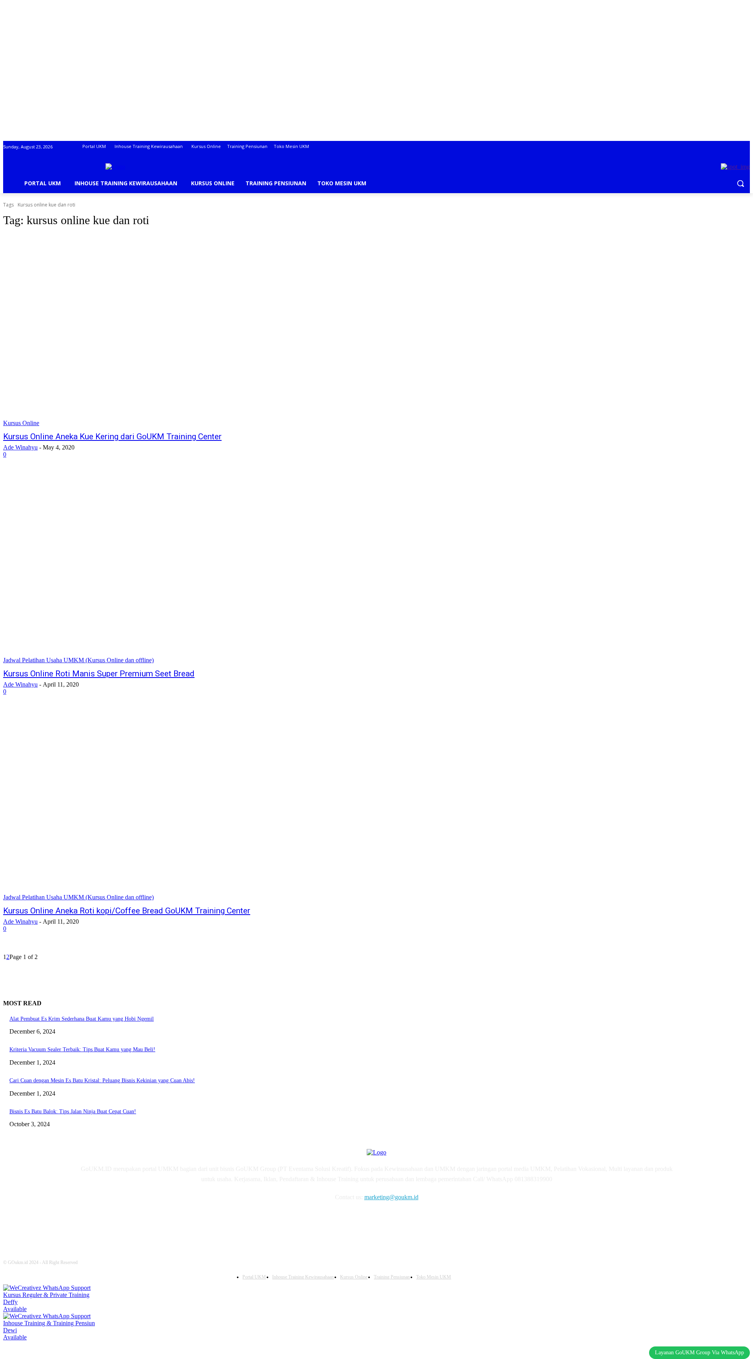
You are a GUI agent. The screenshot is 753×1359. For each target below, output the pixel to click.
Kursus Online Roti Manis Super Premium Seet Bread (99, 673)
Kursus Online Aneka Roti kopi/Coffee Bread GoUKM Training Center (126, 910)
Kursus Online (21, 423)
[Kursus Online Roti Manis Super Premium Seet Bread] (194, 568)
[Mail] (126, 1220)
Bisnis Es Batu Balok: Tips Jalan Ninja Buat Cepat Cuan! (72, 1111)
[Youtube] (166, 1220)
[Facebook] (86, 1220)
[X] (146, 1220)
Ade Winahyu (20, 447)
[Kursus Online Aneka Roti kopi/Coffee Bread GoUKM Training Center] (194, 805)
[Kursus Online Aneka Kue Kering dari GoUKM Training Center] (194, 331)
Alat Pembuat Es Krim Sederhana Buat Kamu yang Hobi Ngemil (81, 1019)
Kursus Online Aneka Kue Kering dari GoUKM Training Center (112, 436)
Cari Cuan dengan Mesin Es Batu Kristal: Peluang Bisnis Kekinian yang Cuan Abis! (102, 1080)
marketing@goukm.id (391, 1197)
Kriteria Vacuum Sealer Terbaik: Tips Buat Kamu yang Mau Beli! (82, 1049)
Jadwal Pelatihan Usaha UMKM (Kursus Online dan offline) (78, 660)
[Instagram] (106, 1220)
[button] (740, 183)
